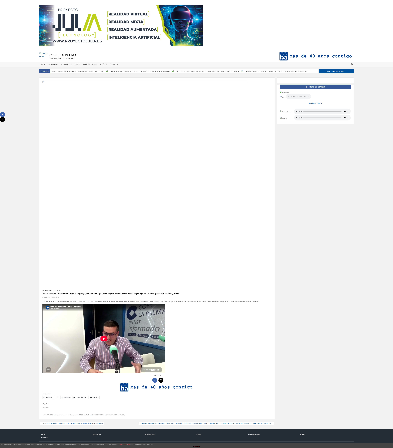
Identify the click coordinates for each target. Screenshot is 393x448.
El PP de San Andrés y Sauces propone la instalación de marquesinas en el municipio (73, 423)
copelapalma (46, 297)
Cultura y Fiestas (90, 64)
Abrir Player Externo (315, 103)
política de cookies (125, 444)
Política (103, 64)
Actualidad (53, 64)
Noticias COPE (66, 64)
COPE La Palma (63, 55)
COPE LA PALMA (84, 415)
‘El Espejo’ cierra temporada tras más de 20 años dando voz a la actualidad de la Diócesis (140, 71)
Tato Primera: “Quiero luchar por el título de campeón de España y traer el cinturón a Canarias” (208, 71)
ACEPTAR (196, 446)
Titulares (56, 290)
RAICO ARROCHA (98, 415)
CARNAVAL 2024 (48, 415)
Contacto (114, 64)
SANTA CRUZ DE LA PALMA (115, 415)
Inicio (43, 64)
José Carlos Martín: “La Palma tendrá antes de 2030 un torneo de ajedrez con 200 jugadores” (277, 71)
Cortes (77, 64)
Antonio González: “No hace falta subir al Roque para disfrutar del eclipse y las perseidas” (74, 71)
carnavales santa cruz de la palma (66, 415)
